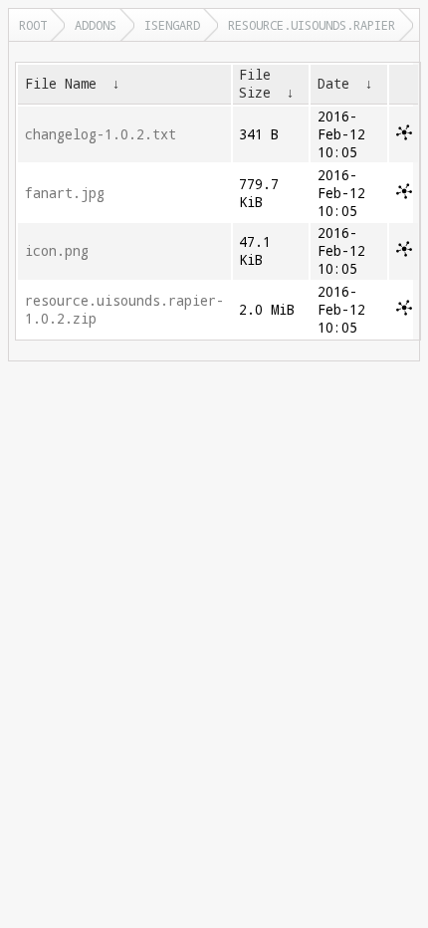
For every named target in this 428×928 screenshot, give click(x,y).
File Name (61, 84)
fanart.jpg (65, 193)
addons (95, 25)
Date (333, 84)
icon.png (57, 251)
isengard (172, 25)
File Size (255, 84)
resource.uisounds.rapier (311, 25)
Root (33, 25)
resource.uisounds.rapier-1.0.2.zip (124, 310)
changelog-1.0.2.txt (100, 134)
